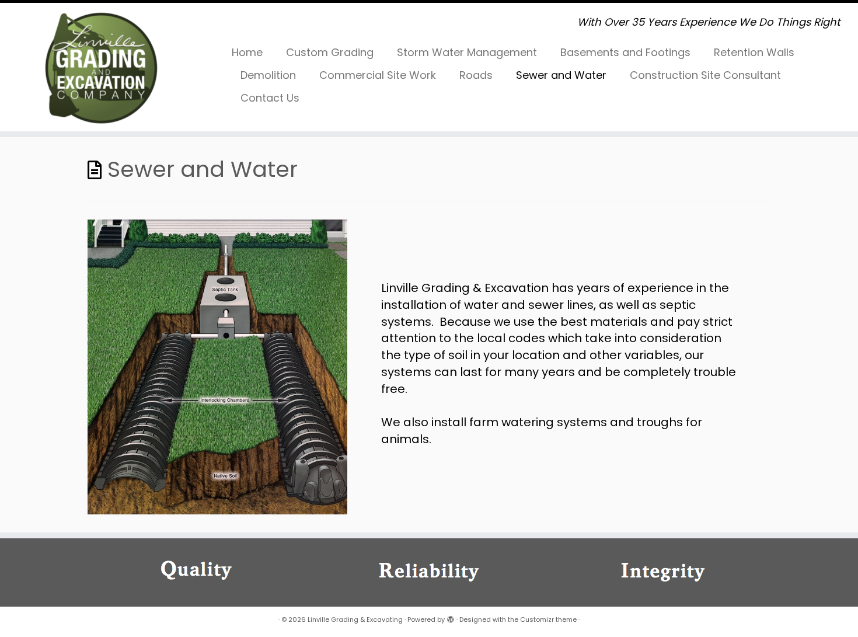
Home (247, 52)
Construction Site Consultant (705, 75)
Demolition (268, 75)
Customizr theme (548, 619)
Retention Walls (754, 52)
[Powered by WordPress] (451, 617)
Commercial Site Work (377, 75)
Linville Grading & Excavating (355, 619)
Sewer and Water (561, 75)
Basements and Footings (625, 52)
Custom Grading (330, 52)
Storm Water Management (467, 52)
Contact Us (269, 97)
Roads (476, 75)
